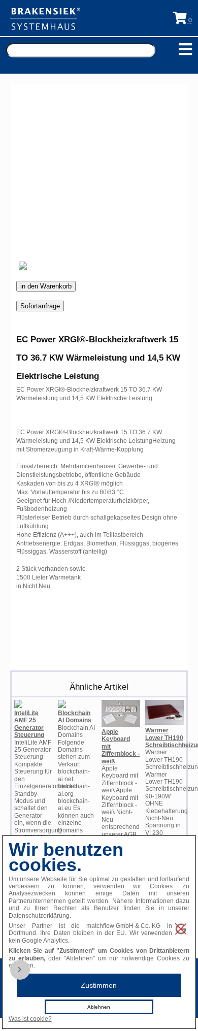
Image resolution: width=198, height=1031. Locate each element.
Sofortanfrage (40, 306)
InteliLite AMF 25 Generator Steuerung (29, 724)
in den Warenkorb (46, 286)
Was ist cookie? (30, 1018)
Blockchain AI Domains (74, 717)
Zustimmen (99, 985)
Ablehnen (98, 1007)
